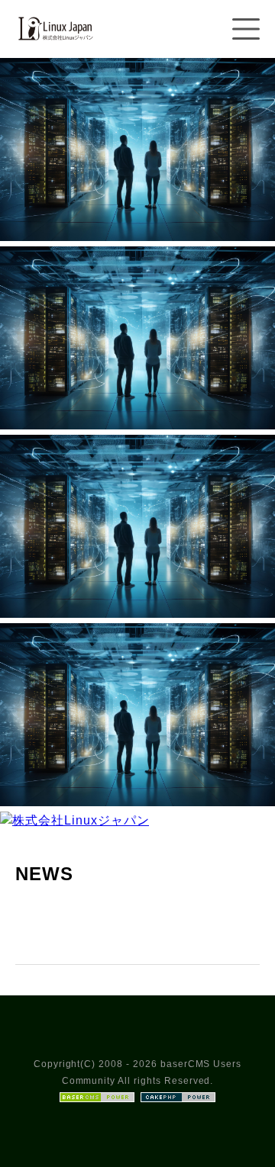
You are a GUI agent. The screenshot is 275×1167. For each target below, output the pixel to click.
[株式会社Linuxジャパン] (54, 48)
